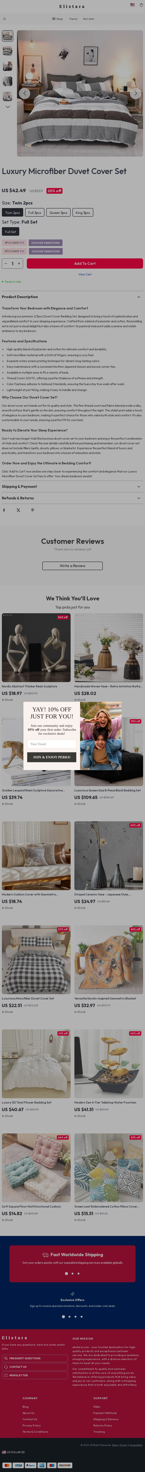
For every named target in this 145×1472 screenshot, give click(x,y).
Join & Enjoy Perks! (52, 757)
